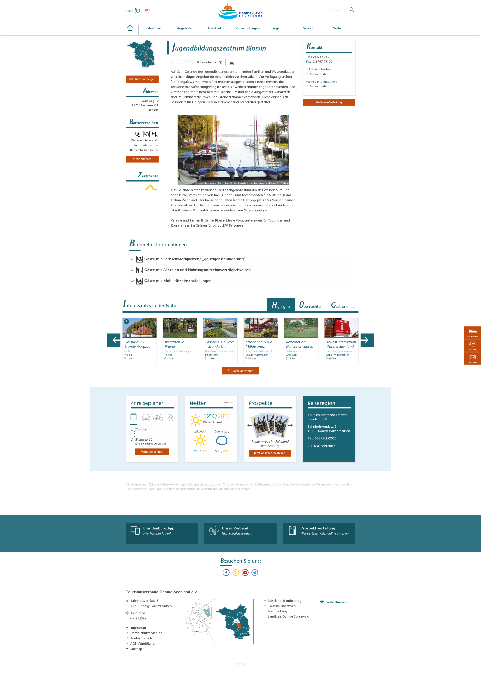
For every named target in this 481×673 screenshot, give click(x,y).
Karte (130, 11)
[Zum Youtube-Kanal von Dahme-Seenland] (245, 573)
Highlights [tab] (281, 306)
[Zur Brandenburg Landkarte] (219, 621)
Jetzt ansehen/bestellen (269, 453)
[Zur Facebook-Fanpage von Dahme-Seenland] (226, 573)
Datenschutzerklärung (146, 633)
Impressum (138, 628)
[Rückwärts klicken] (248, 426)
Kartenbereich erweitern (369, 314)
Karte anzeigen (144, 79)
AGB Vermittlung (142, 644)
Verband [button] (339, 28)
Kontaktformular (142, 638)
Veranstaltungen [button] (248, 28)
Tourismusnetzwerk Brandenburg (282, 609)
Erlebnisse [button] (154, 28)
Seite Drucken (336, 602)
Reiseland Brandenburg (285, 601)
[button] (472, 358)
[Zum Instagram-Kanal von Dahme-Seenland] (235, 573)
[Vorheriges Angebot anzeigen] (113, 340)
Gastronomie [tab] (342, 306)
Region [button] (277, 28)
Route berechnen (152, 451)
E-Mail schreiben (323, 446)
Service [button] (308, 28)
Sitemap (136, 649)
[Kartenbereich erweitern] (387, 314)
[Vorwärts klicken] (292, 426)
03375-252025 (326, 438)
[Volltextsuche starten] (352, 10)
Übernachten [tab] (310, 306)
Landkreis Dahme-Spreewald (288, 617)
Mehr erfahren (142, 159)
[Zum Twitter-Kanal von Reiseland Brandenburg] (254, 573)
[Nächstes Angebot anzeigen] (367, 340)
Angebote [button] (184, 28)
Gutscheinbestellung (329, 102)
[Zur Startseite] (132, 30)
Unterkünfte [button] (216, 28)
